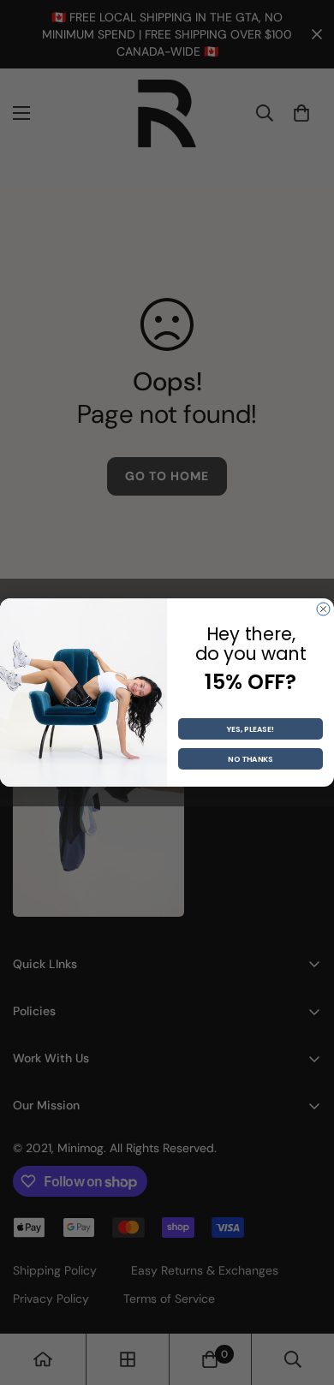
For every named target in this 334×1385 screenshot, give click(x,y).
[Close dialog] (323, 609)
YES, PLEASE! (251, 728)
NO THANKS (250, 758)
